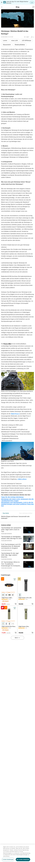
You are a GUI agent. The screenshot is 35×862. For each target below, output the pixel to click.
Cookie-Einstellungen (8, 859)
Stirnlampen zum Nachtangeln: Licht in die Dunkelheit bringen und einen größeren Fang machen (17, 504)
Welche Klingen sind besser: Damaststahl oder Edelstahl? (15, 517)
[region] (17, 853)
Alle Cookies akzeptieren (23, 859)
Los (32, 2)
